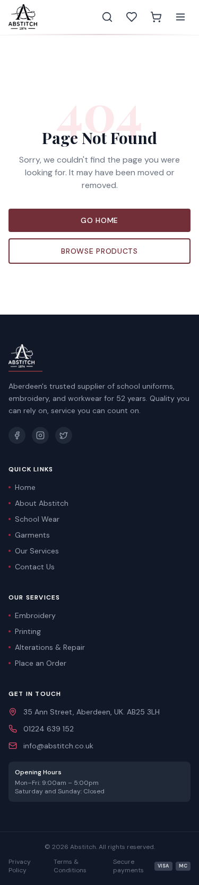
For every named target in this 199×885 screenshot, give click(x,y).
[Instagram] (40, 435)
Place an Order (40, 663)
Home (25, 487)
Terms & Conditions (70, 865)
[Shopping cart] (156, 17)
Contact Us (35, 566)
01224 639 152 (48, 729)
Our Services (37, 551)
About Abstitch (41, 503)
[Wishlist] (132, 17)
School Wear (37, 519)
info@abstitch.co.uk (58, 745)
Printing (28, 631)
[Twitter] (63, 435)
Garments (32, 535)
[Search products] (107, 17)
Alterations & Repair (50, 647)
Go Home (99, 220)
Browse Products (99, 251)
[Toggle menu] (180, 17)
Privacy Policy (19, 865)
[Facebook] (16, 435)
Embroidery (35, 615)
